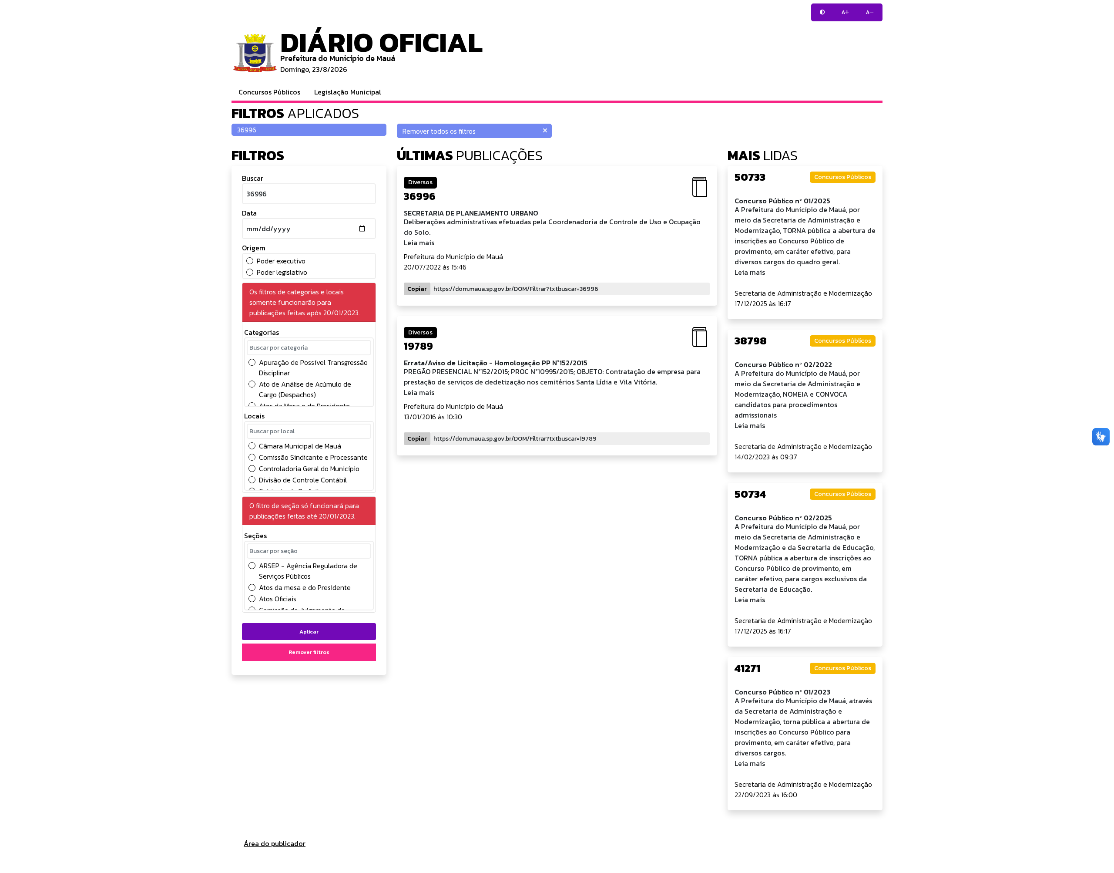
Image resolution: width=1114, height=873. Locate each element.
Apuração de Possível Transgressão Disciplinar (313, 367)
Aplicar (309, 631)
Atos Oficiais (277, 598)
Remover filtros (309, 652)
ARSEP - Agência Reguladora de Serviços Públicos (308, 570)
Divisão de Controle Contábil (303, 480)
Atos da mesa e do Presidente (305, 587)
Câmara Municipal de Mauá (300, 446)
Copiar (417, 288)
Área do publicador (274, 843)
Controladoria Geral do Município (309, 468)
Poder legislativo (282, 272)
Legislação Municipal (347, 92)
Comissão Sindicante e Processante (313, 457)
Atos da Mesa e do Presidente (304, 406)
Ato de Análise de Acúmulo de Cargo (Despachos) (305, 389)
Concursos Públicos (269, 92)
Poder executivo (281, 261)
